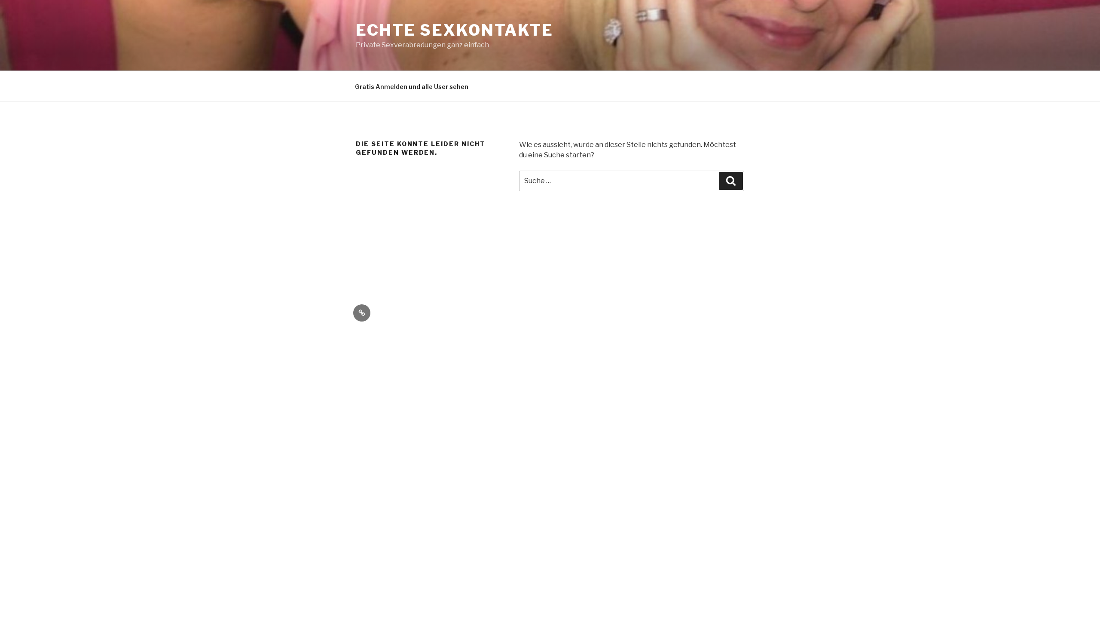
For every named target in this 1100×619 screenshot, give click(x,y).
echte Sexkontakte (454, 30)
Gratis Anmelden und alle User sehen (411, 86)
